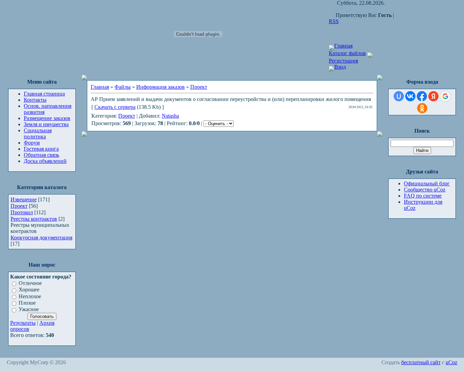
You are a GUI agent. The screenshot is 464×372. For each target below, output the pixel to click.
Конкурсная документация (41, 237)
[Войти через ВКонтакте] (410, 96)
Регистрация (343, 61)
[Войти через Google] (445, 96)
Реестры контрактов (34, 219)
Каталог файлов (347, 53)
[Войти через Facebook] (422, 96)
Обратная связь (41, 155)
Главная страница (44, 94)
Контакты (35, 100)
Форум (32, 143)
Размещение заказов (47, 118)
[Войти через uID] (399, 96)
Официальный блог (427, 183)
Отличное (30, 283)
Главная (343, 46)
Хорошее (29, 290)
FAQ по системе (423, 196)
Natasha (170, 116)
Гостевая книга (41, 149)
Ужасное (29, 309)
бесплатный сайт (421, 362)
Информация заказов (160, 87)
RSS (334, 21)
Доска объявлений (45, 161)
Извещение (24, 199)
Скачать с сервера (115, 107)
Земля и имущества (46, 124)
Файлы (122, 87)
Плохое (27, 303)
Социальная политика (38, 133)
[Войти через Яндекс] (433, 96)
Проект (19, 206)
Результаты (23, 323)
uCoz (451, 362)
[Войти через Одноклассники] (422, 108)
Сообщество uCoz (424, 189)
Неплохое (30, 296)
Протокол (22, 212)
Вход (340, 67)
